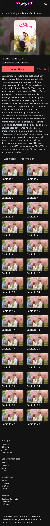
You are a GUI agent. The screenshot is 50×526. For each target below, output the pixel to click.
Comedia (5, 465)
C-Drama (5, 447)
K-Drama (5, 444)
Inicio (4, 13)
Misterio (5, 489)
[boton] (5, 3)
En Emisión (6, 501)
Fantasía (5, 483)
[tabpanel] (25, 296)
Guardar (43, 69)
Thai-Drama (7, 452)
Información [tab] (27, 158)
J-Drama (5, 449)
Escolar (5, 470)
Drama (4, 481)
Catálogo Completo (10, 499)
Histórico (5, 486)
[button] (45, 4)
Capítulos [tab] (10, 158)
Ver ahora (18, 69)
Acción (4, 468)
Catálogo (14, 13)
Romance (5, 462)
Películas (5, 504)
